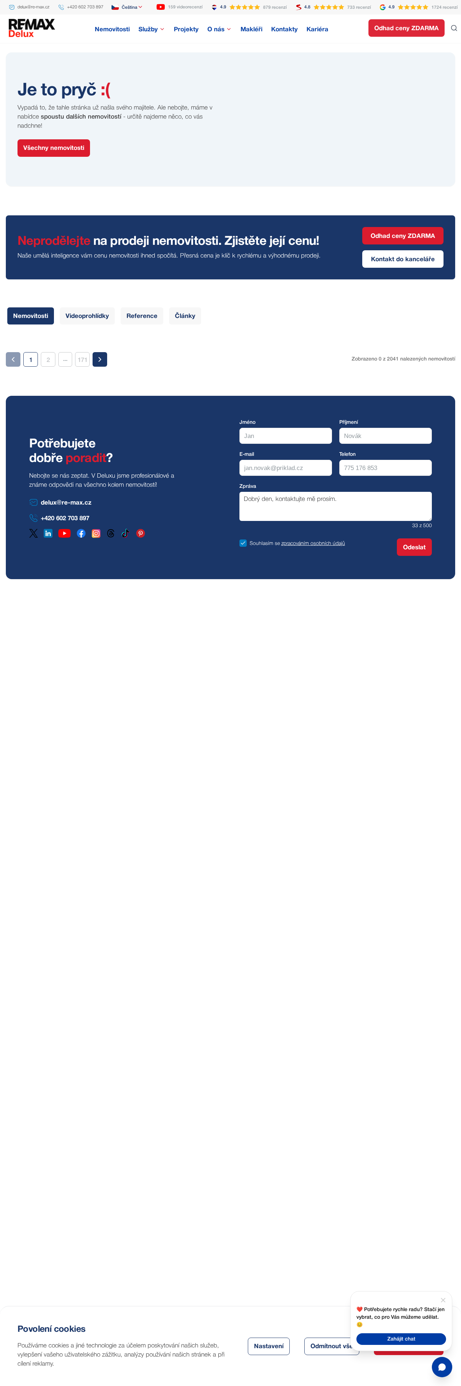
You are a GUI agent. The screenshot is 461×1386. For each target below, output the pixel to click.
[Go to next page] (100, 359)
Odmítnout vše (331, 1346)
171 (82, 360)
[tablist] (104, 315)
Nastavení (269, 1346)
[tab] (30, 315)
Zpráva (247, 486)
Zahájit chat (401, 1339)
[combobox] (127, 7)
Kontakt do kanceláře (403, 259)
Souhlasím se (265, 543)
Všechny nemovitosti (53, 148)
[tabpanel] (230, 353)
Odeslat (414, 547)
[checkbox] (243, 543)
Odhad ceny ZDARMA (406, 28)
